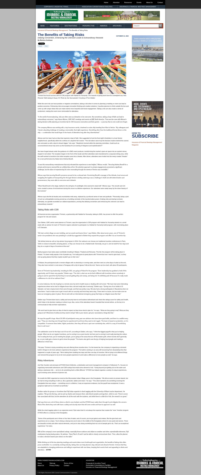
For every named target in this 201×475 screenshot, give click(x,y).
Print (46, 46)
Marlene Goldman (46, 40)
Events (139, 2)
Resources (128, 2)
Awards (103, 26)
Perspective (88, 26)
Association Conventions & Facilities (97, 7)
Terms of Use (68, 463)
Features (54, 26)
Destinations (71, 26)
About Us (149, 2)
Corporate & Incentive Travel (56, 7)
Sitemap (52, 463)
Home (106, 2)
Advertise (116, 2)
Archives (117, 26)
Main (42, 26)
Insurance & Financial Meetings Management (138, 7)
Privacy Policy (54, 465)
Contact (160, 2)
